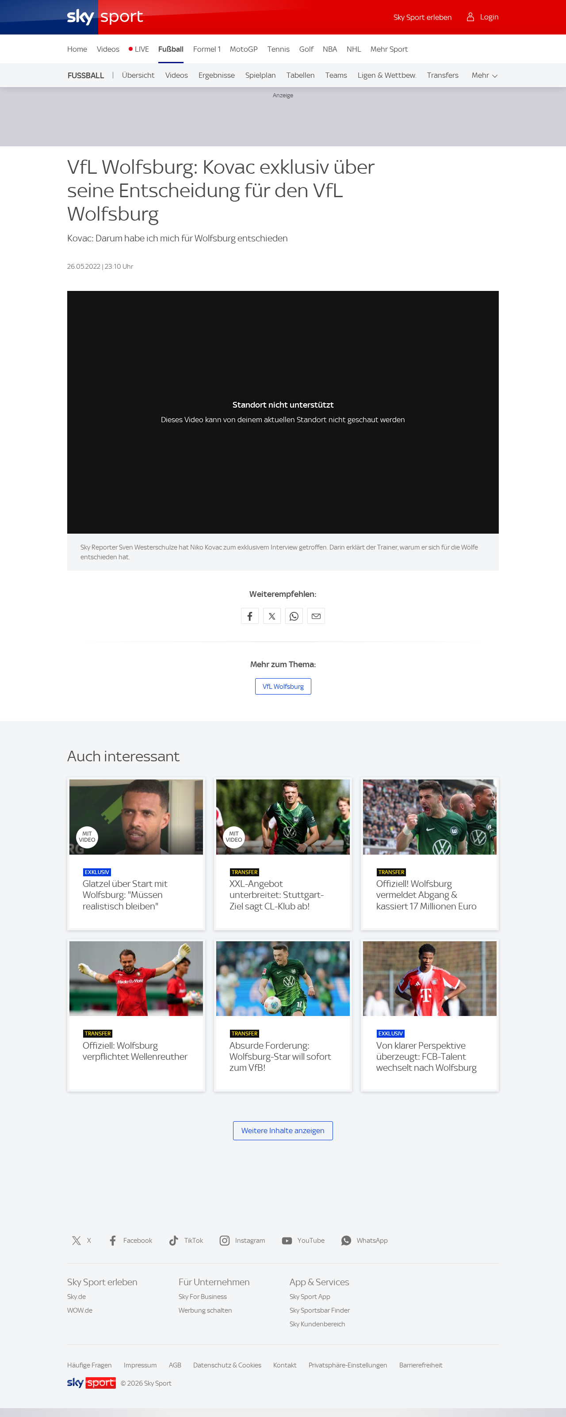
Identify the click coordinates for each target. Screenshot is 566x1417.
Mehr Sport (389, 49)
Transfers (443, 75)
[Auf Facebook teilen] (250, 616)
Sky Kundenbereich (317, 1324)
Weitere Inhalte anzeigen (283, 1130)
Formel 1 (207, 49)
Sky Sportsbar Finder (320, 1310)
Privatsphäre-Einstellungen (348, 1365)
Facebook (137, 1241)
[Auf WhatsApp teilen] (294, 616)
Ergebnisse (217, 75)
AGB (175, 1365)
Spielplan (260, 75)
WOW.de (79, 1310)
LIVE (142, 49)
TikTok (193, 1241)
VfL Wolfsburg (283, 687)
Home (77, 49)
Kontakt (285, 1365)
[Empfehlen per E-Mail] (316, 616)
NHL (354, 49)
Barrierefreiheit (421, 1365)
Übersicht (138, 75)
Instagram (250, 1241)
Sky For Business (203, 1297)
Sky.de (76, 1297)
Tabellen (301, 75)
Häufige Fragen (89, 1365)
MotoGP (244, 49)
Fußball (171, 49)
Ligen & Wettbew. (387, 75)
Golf (306, 49)
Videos (108, 49)
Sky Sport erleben (423, 17)
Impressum (140, 1365)
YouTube (311, 1241)
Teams (336, 75)
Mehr (480, 75)
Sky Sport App (310, 1297)
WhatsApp (372, 1241)
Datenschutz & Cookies (227, 1365)
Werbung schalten (205, 1310)
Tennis (279, 49)
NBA (330, 49)
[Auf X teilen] (272, 616)
